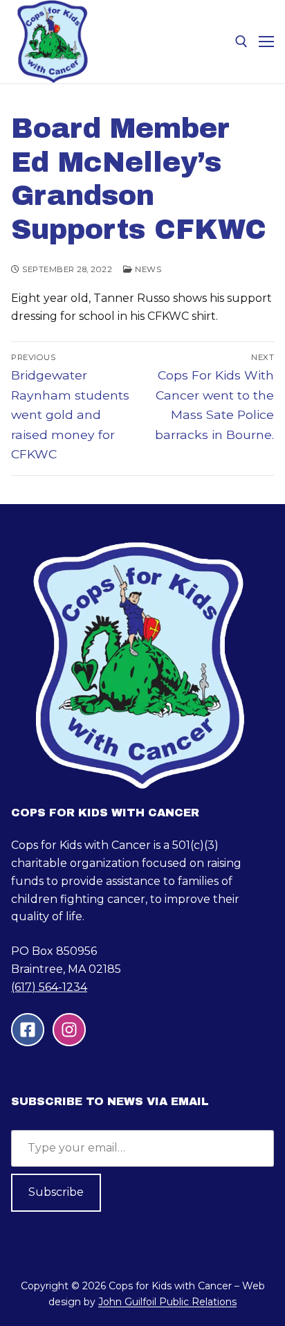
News (147, 269)
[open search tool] (241, 41)
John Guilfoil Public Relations (167, 1302)
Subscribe (56, 1192)
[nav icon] (266, 41)
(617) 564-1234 (49, 987)
